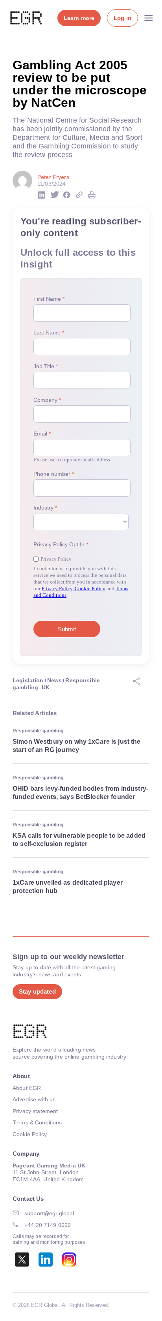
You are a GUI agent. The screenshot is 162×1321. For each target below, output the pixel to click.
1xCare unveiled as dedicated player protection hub (68, 886)
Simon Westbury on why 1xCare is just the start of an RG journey (77, 745)
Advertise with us (34, 1099)
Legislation (28, 680)
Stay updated (37, 991)
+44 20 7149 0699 (47, 1225)
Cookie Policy (30, 1134)
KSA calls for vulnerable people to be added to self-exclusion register (79, 839)
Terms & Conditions (37, 1122)
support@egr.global (49, 1213)
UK (46, 687)
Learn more (79, 18)
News (54, 680)
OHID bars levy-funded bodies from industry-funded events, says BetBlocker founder (80, 792)
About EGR (27, 1088)
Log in (122, 17)
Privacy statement (35, 1111)
